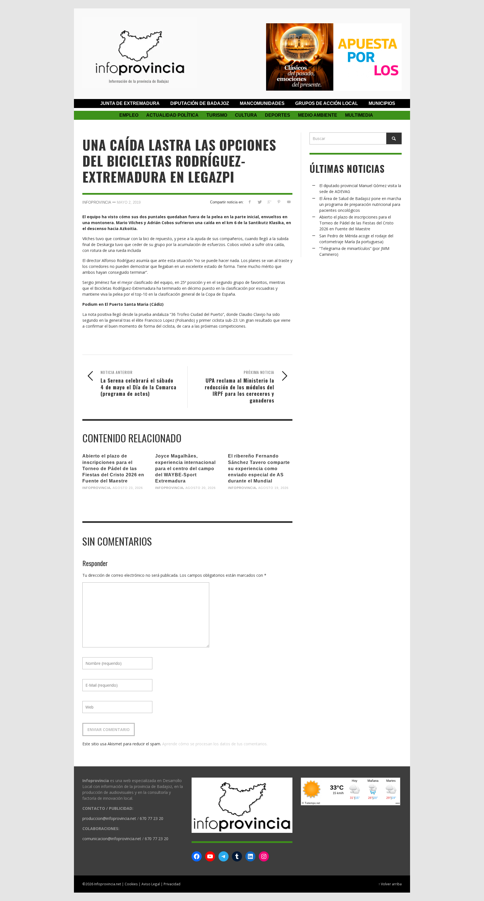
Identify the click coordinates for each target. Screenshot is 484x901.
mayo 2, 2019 (129, 202)
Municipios (382, 103)
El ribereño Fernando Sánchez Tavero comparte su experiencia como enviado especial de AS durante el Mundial (259, 468)
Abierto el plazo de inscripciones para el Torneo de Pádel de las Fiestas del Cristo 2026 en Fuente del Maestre (113, 468)
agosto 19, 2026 (273, 487)
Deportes (277, 115)
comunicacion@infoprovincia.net (111, 838)
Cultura (246, 115)
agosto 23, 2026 (128, 487)
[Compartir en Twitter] (259, 202)
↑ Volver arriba (390, 884)
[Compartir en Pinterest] (279, 202)
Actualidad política (172, 115)
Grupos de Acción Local (326, 103)
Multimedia (359, 115)
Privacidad (172, 884)
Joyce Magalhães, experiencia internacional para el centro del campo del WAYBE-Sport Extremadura (185, 468)
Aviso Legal (150, 884)
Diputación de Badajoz (199, 103)
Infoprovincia (96, 202)
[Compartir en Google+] (269, 202)
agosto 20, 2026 (200, 487)
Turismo (216, 115)
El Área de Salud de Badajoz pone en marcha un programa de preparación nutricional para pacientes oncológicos (360, 204)
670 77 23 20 (151, 818)
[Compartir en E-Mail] (288, 202)
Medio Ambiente (317, 115)
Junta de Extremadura (130, 103)
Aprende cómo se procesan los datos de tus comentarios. (214, 743)
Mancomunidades (262, 103)
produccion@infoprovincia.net (109, 818)
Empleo (128, 115)
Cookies (131, 884)
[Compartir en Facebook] (249, 202)
